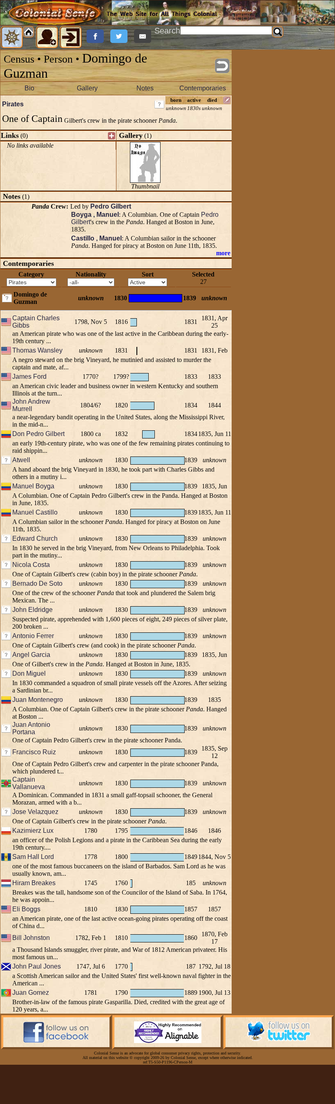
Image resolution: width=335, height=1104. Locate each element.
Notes (145, 88)
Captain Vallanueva (28, 783)
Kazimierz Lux (33, 830)
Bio (29, 88)
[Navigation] (12, 37)
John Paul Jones (36, 966)
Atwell (21, 459)
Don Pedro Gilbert (38, 433)
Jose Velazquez (35, 811)
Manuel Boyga (33, 486)
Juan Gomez (30, 992)
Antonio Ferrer (33, 635)
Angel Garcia (31, 654)
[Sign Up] (47, 37)
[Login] (71, 37)
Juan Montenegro (37, 699)
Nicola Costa (31, 564)
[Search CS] (278, 32)
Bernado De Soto (37, 583)
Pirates (13, 104)
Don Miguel (29, 673)
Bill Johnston (31, 937)
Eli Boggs (26, 909)
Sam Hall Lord (33, 856)
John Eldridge (32, 609)
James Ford (29, 376)
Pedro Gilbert (110, 206)
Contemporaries (202, 88)
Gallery (87, 88)
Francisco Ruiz (34, 752)
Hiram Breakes (34, 882)
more (223, 253)
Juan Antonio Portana (31, 728)
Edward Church (35, 538)
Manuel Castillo (35, 512)
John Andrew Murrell (31, 405)
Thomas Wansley (37, 350)
